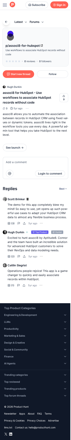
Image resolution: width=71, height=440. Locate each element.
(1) (12, 285)
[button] (26, 108)
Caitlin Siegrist (17, 265)
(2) (13, 256)
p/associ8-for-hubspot (23, 45)
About (31, 413)
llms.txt (8, 427)
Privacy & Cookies (14, 420)
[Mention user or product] (9, 173)
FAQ (39, 413)
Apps (22, 413)
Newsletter (10, 413)
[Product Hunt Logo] (12, 5)
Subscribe (38, 5)
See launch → (15, 147)
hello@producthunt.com (42, 427)
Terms (48, 413)
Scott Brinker (16, 199)
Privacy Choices (36, 420)
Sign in (61, 5)
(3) (13, 223)
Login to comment (50, 173)
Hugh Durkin (14, 86)
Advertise (53, 420)
